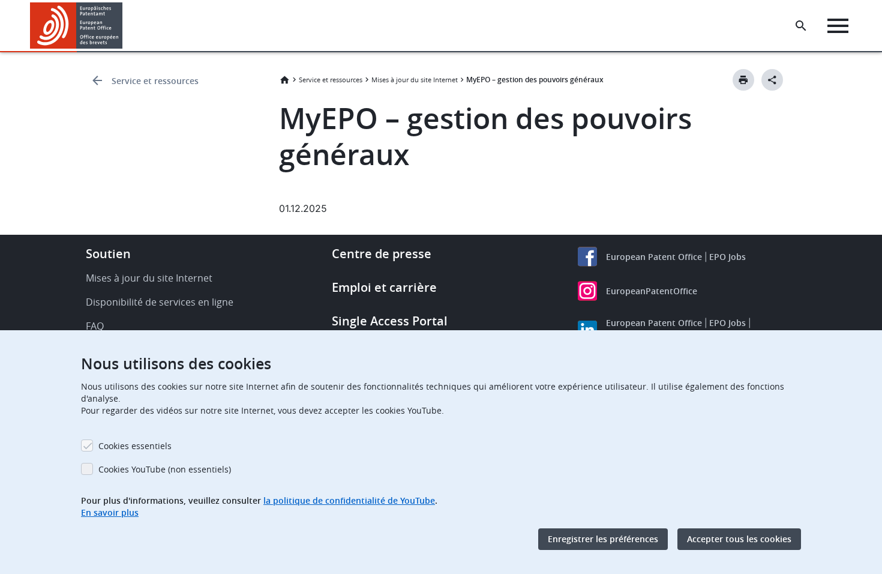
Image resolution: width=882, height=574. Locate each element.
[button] (125, 26)
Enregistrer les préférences (603, 539)
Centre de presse (381, 254)
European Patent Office (654, 256)
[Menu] (838, 25)
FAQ (95, 326)
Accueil (284, 80)
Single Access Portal (390, 321)
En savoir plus (110, 512)
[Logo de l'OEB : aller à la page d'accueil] (76, 25)
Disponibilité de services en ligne (159, 302)
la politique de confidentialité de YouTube (349, 500)
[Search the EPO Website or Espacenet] (801, 26)
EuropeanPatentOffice (651, 291)
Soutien (108, 254)
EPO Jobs (727, 256)
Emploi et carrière (384, 287)
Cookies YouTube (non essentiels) (164, 469)
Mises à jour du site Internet (414, 79)
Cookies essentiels (135, 446)
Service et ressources (155, 80)
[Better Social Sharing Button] (772, 80)
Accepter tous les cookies (739, 539)
